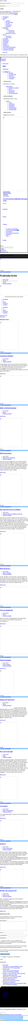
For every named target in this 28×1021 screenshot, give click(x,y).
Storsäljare (5, 16)
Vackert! (3, 844)
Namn (2, 932)
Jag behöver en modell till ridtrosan (12, 966)
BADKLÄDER (9, 86)
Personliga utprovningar (9, 47)
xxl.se (7, 895)
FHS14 (8, 810)
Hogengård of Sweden (10, 1009)
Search (15, 14)
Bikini (7, 29)
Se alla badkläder (13, 93)
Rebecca (15, 514)
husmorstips (9, 848)
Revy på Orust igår (6, 751)
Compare (5, 194)
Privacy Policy (3, 947)
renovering (12, 457)
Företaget (5, 224)
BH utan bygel (9, 22)
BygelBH (11, 73)
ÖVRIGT (8, 101)
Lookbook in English (8, 49)
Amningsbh (9, 25)
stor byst (20, 514)
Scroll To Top (14, 1014)
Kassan (5, 995)
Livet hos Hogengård (8, 48)
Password (3, 6)
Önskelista (5, 41)
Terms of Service (14, 947)
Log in (2, 8)
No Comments (15, 972)
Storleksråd (6, 45)
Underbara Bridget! (6, 356)
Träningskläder (13, 108)
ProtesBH (11, 78)
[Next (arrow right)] (2, 1013)
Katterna (8, 573)
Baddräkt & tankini (11, 33)
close (5, 0)
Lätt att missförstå (6, 610)
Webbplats (3, 938)
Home (1, 257)
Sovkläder (5, 38)
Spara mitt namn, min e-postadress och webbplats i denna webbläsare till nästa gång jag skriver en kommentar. (13, 942)
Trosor (4, 34)
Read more (3, 373)
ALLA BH (8, 71)
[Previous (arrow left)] (0, 1013)
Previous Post (3, 315)
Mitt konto (5, 63)
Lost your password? (5, 11)
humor (4, 282)
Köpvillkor (5, 43)
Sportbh (8, 23)
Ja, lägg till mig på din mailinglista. (10, 956)
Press (7, 235)
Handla (4, 65)
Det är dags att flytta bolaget (11, 970)
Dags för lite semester (9, 979)
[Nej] (5, 1020)
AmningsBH (12, 77)
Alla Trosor (8, 36)
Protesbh (8, 26)
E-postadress (4, 935)
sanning (8, 664)
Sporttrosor (9, 37)
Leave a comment (7, 283)
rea (12, 514)
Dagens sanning (5, 660)
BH (3, 19)
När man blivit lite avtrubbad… (10, 509)
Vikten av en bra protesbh (10, 975)
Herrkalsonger (12, 109)
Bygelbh (8, 21)
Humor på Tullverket (7, 700)
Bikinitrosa (11, 32)
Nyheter (5, 18)
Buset (4, 457)
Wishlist (5, 52)
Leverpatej (3, 806)
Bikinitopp (11, 30)
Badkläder (5, 27)
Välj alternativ (6, 192)
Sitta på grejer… (5, 568)
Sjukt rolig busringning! (8, 408)
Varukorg (5, 71)
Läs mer (2, 1020)
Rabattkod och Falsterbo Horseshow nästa (14, 983)
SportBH (11, 75)
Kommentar (3, 920)
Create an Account (13, 12)
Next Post (2, 316)
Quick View (6, 196)
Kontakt (5, 44)
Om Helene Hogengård (12, 229)
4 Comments (16, 967)
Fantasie (5, 514)
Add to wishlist (7, 193)
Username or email (5, 3)
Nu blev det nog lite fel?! (8, 891)
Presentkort (6, 40)
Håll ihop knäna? (6, 453)
